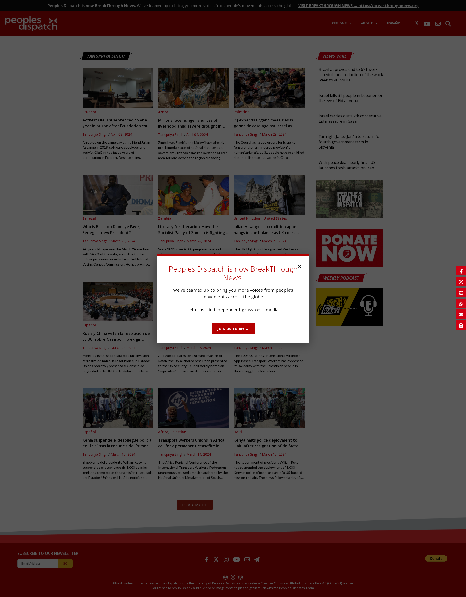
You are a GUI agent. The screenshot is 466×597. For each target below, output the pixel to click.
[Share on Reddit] (461, 292)
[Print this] (461, 325)
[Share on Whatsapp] (461, 303)
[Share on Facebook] (461, 270)
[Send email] (461, 314)
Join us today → (233, 328)
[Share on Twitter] (461, 281)
